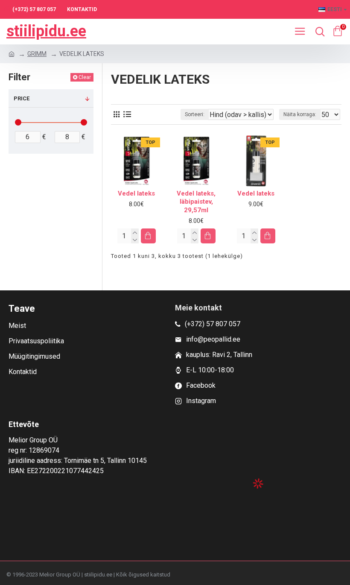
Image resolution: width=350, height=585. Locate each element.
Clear (85, 77)
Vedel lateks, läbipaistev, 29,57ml (196, 202)
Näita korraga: (299, 114)
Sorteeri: (194, 114)
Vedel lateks (136, 193)
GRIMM (37, 53)
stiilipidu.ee (46, 31)
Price (21, 98)
